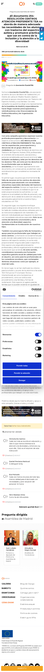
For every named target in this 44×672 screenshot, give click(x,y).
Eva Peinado (14, 475)
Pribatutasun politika (30, 609)
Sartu (39, 4)
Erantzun (9, 455)
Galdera (6, 584)
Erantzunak (8, 593)
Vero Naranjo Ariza (17, 495)
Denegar (22, 380)
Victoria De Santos (17, 439)
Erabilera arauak (27, 604)
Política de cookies (28, 613)
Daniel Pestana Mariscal (19, 461)
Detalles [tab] (22, 296)
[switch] (38, 341)
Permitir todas (22, 366)
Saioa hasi (8, 426)
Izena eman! (8, 602)
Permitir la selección (22, 373)
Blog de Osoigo (27, 584)
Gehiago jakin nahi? (29, 593)
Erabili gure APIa (28, 618)
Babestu (6, 588)
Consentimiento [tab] (9, 296)
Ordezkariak (8, 597)
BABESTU (22, 668)
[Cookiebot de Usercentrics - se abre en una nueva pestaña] (31, 289)
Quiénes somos (27, 588)
